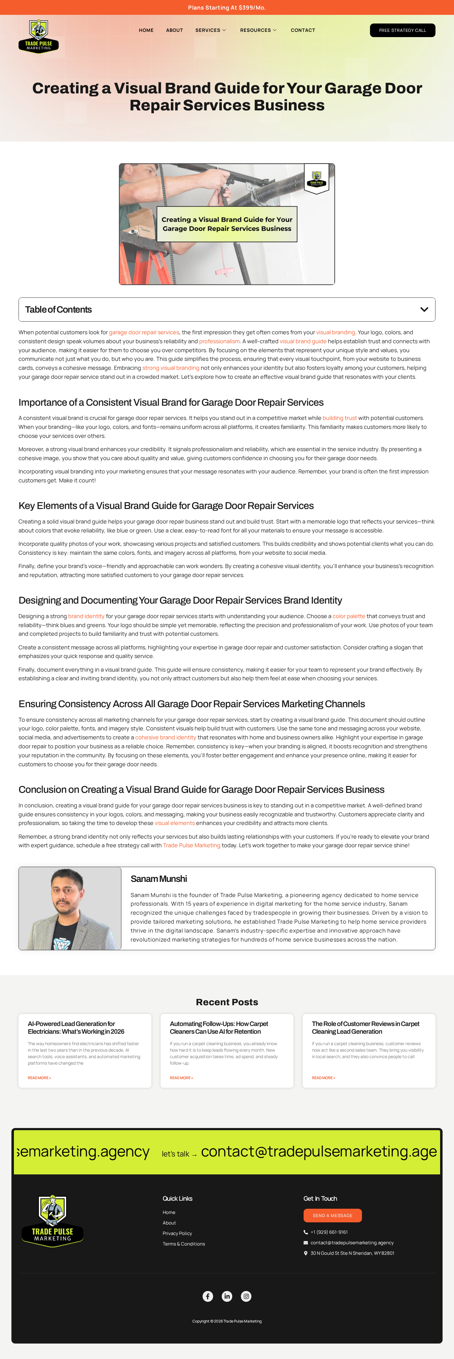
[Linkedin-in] (227, 1296)
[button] (424, 309)
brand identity (86, 616)
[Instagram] (246, 1296)
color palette (349, 616)
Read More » (39, 1077)
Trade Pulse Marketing (192, 845)
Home (146, 30)
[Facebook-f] (208, 1296)
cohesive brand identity (165, 737)
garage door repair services (144, 332)
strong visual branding (171, 367)
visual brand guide (303, 341)
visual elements (175, 823)
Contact (303, 30)
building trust (340, 417)
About (174, 30)
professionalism (219, 341)
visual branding (335, 332)
